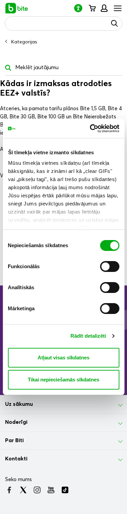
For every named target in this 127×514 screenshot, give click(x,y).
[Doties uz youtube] (51, 490)
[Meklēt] (114, 23)
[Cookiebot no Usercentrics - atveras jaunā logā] (90, 128)
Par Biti (14, 440)
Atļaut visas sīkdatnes (63, 357)
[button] (81, 8)
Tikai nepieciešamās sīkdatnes (63, 379)
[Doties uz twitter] (23, 490)
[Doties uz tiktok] (65, 490)
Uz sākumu (19, 404)
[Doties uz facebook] (9, 490)
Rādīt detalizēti (88, 336)
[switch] (109, 266)
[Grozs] (92, 8)
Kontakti (16, 458)
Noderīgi (16, 422)
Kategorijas (24, 42)
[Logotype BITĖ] (16, 8)
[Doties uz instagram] (37, 490)
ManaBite (104, 8)
